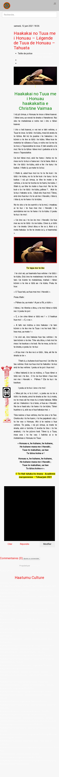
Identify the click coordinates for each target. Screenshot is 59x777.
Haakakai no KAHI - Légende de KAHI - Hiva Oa (19, 619)
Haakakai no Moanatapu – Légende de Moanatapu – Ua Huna (26, 718)
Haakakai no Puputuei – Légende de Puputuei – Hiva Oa (24, 609)
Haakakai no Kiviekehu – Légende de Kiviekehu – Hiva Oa (24, 711)
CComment (35, 566)
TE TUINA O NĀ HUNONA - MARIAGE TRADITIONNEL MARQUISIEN (28, 586)
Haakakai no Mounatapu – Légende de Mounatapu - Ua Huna (26, 691)
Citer (10, 544)
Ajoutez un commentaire (31, 558)
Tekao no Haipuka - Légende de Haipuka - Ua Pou (21, 757)
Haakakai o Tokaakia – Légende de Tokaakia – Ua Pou (23, 714)
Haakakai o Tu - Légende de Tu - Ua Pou (17, 688)
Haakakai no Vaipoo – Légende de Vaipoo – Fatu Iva (22, 652)
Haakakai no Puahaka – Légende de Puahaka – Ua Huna (24, 672)
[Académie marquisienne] (6, 5)
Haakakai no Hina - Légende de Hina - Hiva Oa (19, 754)
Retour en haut (7, 570)
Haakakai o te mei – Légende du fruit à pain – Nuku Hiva (24, 682)
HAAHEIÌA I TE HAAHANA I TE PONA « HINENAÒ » (21, 583)
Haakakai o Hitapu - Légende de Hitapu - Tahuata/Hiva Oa (24, 629)
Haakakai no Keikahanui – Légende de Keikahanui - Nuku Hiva (26, 655)
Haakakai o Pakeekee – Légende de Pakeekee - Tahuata (24, 649)
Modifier (47, 544)
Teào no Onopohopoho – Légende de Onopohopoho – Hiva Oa (26, 685)
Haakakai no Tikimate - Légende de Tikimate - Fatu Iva (23, 701)
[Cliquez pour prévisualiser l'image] (35, 75)
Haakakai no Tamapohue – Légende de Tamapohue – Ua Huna (27, 645)
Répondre (24, 544)
